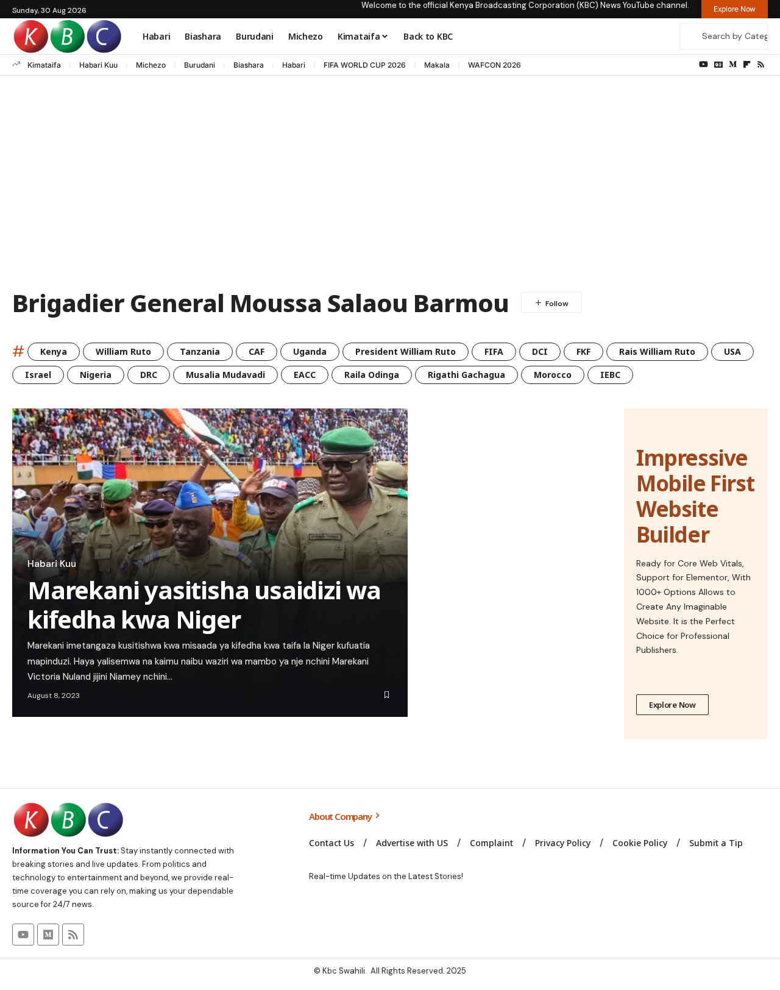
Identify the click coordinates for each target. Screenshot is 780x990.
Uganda (310, 351)
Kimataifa (44, 64)
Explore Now (672, 704)
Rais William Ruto (657, 351)
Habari (293, 64)
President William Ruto (405, 351)
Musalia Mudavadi (225, 374)
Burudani (199, 64)
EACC (305, 374)
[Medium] (733, 64)
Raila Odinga (371, 374)
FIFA (493, 351)
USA (732, 351)
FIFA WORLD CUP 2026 (365, 64)
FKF (583, 351)
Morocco (553, 374)
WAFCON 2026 (494, 64)
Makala (437, 64)
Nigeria (96, 374)
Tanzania (200, 351)
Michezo (151, 64)
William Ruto (123, 351)
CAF (256, 351)
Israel (38, 374)
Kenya (53, 351)
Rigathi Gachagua (466, 374)
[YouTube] (703, 64)
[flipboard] (747, 64)
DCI (540, 351)
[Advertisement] (390, 185)
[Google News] (718, 64)
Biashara (248, 64)
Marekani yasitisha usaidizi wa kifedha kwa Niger (204, 604)
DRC (148, 374)
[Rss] (761, 64)
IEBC (610, 374)
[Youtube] (23, 934)
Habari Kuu (98, 64)
